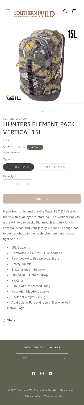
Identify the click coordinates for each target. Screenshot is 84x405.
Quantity (8, 176)
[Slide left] (33, 111)
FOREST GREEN (55, 168)
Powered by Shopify (45, 390)
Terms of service (53, 396)
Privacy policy (32, 396)
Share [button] (11, 320)
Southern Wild (25, 390)
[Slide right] (50, 111)
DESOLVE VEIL (20, 168)
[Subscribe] (63, 358)
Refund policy (68, 390)
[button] (8, 11)
